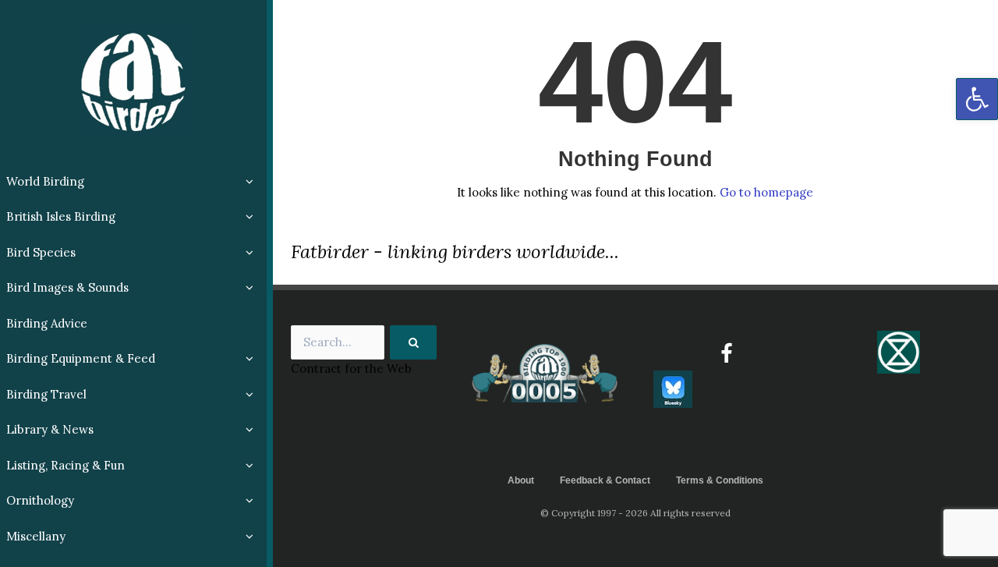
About (521, 480)
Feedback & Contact (605, 480)
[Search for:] (364, 342)
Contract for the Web (351, 368)
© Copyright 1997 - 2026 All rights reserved (635, 513)
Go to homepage (766, 192)
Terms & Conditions (719, 480)
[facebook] (726, 353)
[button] (977, 99)
